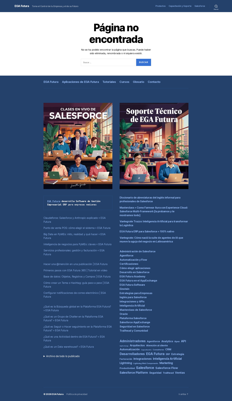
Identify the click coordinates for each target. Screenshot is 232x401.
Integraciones (143, 358)
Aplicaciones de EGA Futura (80, 82)
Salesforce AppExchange (135, 322)
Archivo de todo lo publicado (63, 356)
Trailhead (168, 372)
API (183, 341)
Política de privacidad (76, 394)
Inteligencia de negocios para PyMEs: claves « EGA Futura (78, 244)
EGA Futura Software (132, 284)
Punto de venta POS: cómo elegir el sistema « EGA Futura (77, 227)
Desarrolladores (132, 354)
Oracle (124, 313)
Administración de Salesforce (137, 251)
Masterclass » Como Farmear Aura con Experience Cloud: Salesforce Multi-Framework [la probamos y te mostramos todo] (154, 211)
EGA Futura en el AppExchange (138, 280)
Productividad (127, 368)
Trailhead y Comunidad (134, 330)
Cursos (124, 82)
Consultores (158, 350)
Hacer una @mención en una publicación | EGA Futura (76, 264)
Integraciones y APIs (132, 301)
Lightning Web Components (145, 363)
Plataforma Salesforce (133, 318)
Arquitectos (137, 345)
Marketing (166, 363)
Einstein (124, 288)
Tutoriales (109, 82)
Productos (161, 6)
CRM (168, 349)
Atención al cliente (157, 345)
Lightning (126, 363)
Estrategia (177, 354)
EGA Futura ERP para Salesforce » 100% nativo (147, 231)
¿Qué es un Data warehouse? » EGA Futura (69, 346)
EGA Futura (21, 6)
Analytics (167, 341)
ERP (168, 354)
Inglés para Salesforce (133, 297)
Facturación (126, 359)
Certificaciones (129, 263)
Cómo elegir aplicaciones (135, 268)
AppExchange (124, 346)
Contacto (154, 82)
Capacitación (146, 350)
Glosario (138, 82)
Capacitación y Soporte (180, 6)
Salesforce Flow (166, 368)
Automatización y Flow (133, 259)
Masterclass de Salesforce (136, 309)
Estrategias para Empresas (136, 293)
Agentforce (126, 255)
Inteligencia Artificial (132, 305)
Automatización (130, 349)
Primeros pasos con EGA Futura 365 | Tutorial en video (75, 270)
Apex (177, 341)
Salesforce (200, 6)
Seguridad (155, 372)
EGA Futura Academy (132, 276)
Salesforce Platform (134, 372)
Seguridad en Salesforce (135, 326)
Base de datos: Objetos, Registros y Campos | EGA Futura (77, 276)
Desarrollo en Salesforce (134, 272)
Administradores (133, 341)
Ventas (180, 372)
